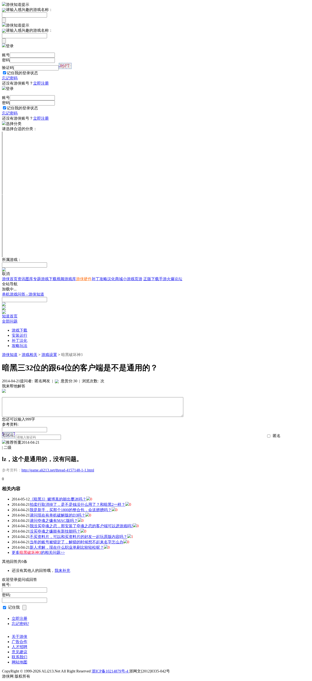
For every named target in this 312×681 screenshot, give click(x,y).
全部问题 (10, 321)
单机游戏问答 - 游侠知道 (23, 294)
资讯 (21, 279)
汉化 (111, 279)
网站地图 (19, 662)
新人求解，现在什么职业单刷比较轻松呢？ (67, 547)
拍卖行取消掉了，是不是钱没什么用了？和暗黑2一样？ (77, 504)
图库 (29, 279)
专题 (37, 279)
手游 (163, 279)
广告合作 (19, 642)
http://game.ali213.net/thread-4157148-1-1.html (57, 470)
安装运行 (19, 335)
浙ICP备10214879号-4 (110, 671)
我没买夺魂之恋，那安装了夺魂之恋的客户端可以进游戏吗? (81, 526)
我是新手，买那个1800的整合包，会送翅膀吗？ (71, 510)
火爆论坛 (174, 279)
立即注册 (41, 83)
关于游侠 (19, 636)
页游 (138, 279)
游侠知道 (10, 355)
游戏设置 (49, 355)
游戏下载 (49, 279)
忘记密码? (20, 624)
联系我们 (19, 657)
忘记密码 (10, 78)
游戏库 (70, 279)
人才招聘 (19, 647)
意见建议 (19, 652)
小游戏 (129, 279)
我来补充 (62, 570)
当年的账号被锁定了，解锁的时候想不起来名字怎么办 (76, 542)
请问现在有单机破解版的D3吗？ (57, 515)
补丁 (95, 279)
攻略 (103, 279)
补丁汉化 (19, 340)
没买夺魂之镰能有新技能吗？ (55, 531)
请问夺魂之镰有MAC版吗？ (54, 520)
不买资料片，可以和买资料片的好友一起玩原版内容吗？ (78, 537)
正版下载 (151, 279)
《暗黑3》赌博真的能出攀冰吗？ (58, 499)
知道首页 (10, 316)
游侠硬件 (84, 279)
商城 (119, 279)
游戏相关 (29, 355)
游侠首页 (10, 279)
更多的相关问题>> (38, 552)
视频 (60, 279)
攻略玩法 (19, 346)
